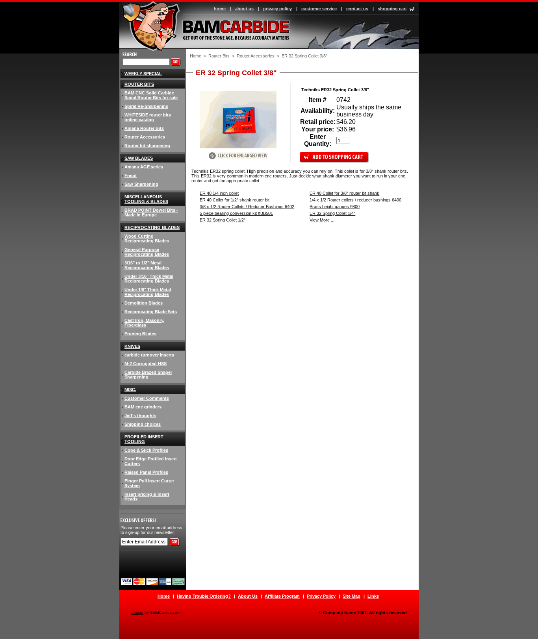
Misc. (130, 389)
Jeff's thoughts (140, 415)
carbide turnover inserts (149, 355)
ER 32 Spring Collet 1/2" (222, 220)
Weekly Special (143, 73)
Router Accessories (256, 56)
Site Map (351, 596)
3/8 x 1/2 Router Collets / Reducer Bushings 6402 (247, 206)
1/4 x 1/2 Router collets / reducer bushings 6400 (355, 200)
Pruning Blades (140, 333)
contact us (357, 8)
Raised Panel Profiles (146, 472)
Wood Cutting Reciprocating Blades (146, 238)
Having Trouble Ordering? (204, 596)
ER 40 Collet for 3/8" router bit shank (344, 193)
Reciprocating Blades (152, 227)
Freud (130, 175)
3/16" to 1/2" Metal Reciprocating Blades (146, 265)
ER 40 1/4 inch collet (219, 193)
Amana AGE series (143, 166)
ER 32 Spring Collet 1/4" (332, 213)
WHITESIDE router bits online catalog (147, 117)
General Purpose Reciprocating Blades (146, 252)
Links (373, 596)
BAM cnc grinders (142, 406)
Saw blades (138, 158)
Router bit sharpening (147, 145)
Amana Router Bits (144, 128)
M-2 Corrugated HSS (145, 363)
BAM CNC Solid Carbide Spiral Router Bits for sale (151, 95)
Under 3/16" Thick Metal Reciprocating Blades (148, 278)
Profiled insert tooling (143, 439)
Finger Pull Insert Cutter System (149, 483)
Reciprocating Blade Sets (150, 311)
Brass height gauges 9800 (335, 206)
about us (244, 8)
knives (132, 346)
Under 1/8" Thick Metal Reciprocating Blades (147, 292)
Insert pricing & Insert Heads (146, 496)
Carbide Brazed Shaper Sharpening (148, 374)
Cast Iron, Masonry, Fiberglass (144, 322)
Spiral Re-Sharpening (146, 106)
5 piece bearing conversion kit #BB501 (236, 213)
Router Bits (219, 56)
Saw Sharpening (141, 184)
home (220, 8)
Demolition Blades (143, 303)
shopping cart (392, 8)
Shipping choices (142, 424)
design (137, 612)
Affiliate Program (282, 596)
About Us (248, 596)
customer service (319, 8)
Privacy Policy (321, 596)
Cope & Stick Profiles (146, 450)
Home (195, 56)
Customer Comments (146, 398)
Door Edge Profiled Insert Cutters (150, 461)
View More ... (322, 220)
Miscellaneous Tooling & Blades (146, 199)
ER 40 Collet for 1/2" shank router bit (234, 200)
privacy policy (277, 8)
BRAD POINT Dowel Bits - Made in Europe (151, 212)
